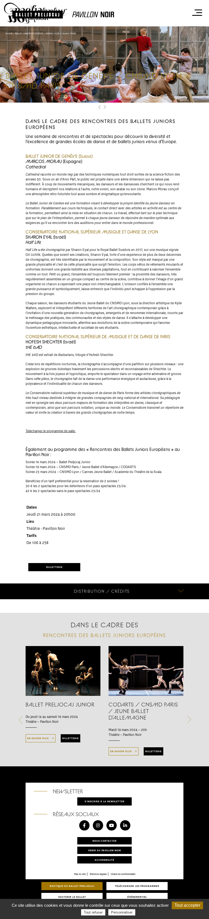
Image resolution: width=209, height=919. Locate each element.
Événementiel (137, 896)
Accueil (9, 33)
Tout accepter (187, 905)
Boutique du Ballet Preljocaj (72, 885)
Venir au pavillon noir (104, 850)
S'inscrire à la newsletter (105, 801)
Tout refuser (93, 912)
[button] (99, 107)
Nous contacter (105, 840)
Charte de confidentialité (123, 874)
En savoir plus (38, 738)
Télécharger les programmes (137, 885)
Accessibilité (104, 859)
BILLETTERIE (54, 566)
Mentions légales (98, 874)
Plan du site (80, 874)
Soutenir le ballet (72, 896)
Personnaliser (122, 912)
